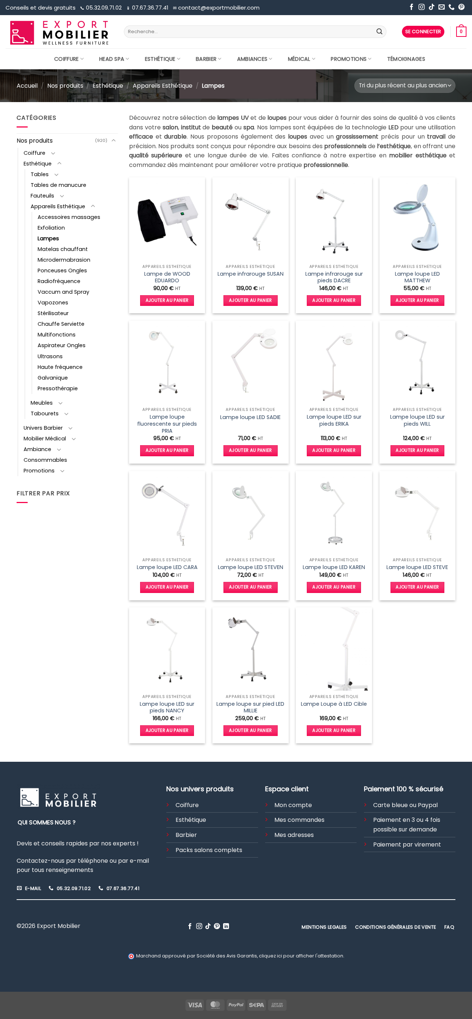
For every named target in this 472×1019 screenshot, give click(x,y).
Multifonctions (57, 334)
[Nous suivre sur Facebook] (412, 7)
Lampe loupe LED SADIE (250, 417)
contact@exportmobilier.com (216, 7)
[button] (423, 32)
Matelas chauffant (63, 249)
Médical (299, 59)
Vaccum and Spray (63, 292)
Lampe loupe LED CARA (167, 567)
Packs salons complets (209, 850)
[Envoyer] (379, 31)
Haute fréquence (60, 367)
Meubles (42, 402)
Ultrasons (50, 356)
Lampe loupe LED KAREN (334, 567)
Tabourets (45, 413)
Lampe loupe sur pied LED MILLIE (250, 707)
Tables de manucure (58, 185)
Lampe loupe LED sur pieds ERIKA (334, 420)
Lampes (48, 238)
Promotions (349, 59)
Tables (40, 174)
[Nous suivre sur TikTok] (431, 7)
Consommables (45, 460)
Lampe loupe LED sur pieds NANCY (167, 707)
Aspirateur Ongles (62, 345)
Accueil (27, 85)
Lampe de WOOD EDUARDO (167, 277)
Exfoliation (51, 227)
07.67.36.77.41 (148, 7)
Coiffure (66, 59)
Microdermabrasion (64, 260)
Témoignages (406, 59)
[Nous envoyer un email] (441, 7)
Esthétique (160, 59)
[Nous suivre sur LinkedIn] (226, 926)
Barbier (206, 59)
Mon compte (293, 805)
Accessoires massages (69, 217)
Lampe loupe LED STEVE (417, 567)
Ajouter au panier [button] (167, 300)
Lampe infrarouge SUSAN (251, 274)
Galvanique (53, 377)
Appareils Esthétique (162, 85)
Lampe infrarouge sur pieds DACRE (334, 277)
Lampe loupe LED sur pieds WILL (417, 420)
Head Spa (111, 59)
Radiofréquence (59, 281)
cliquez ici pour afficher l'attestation (301, 956)
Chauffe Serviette (61, 324)
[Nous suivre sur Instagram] (422, 7)
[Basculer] (113, 140)
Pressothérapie (58, 388)
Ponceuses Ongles (62, 270)
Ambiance (37, 449)
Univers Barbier (43, 428)
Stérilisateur (53, 313)
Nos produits (65, 85)
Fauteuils (42, 195)
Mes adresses (294, 835)
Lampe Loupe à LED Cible (334, 704)
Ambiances (252, 59)
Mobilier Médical (45, 438)
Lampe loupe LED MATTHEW (417, 277)
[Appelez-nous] (451, 7)
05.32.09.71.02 (101, 7)
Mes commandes (299, 820)
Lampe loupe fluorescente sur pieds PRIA (167, 423)
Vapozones (53, 302)
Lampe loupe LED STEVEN (250, 567)
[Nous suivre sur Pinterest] (461, 7)
